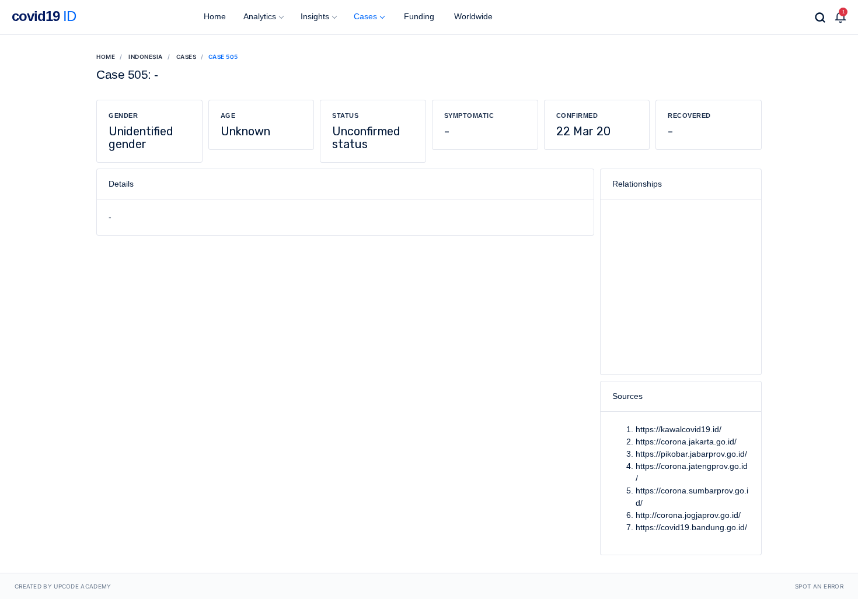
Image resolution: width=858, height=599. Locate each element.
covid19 (44, 16)
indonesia (145, 56)
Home (213, 16)
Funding (418, 16)
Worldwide (472, 16)
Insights (315, 16)
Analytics (259, 16)
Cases (365, 16)
